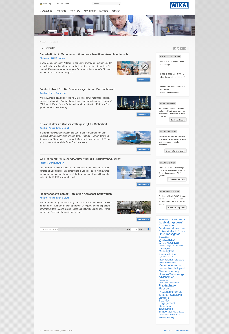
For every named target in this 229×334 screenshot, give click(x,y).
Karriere (103, 11)
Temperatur (165, 311)
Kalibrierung (179, 260)
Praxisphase (167, 285)
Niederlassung (169, 271)
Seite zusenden (188, 48)
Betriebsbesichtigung (169, 228)
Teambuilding (166, 308)
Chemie (183, 228)
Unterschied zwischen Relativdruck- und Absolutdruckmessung (173, 89)
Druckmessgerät (169, 234)
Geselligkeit (166, 251)
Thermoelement (178, 312)
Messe (177, 265)
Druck (52, 93)
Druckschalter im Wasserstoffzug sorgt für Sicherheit (73, 124)
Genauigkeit (165, 248)
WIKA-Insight (90, 11)
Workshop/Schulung (166, 318)
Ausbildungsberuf (171, 222)
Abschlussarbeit (164, 220)
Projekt (165, 288)
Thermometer (164, 315)
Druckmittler (164, 237)
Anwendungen (46, 11)
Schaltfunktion (164, 295)
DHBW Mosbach (167, 231)
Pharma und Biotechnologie (169, 283)
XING (181, 48)
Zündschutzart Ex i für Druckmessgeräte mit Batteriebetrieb (77, 89)
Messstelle (163, 269)
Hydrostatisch (164, 257)
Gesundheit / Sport (168, 254)
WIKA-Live (175, 314)
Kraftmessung (171, 263)
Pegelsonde (163, 280)
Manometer (166, 265)
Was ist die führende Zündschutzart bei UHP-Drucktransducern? (80, 159)
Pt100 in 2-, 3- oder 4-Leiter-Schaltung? (172, 63)
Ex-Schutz (54, 42)
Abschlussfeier (178, 219)
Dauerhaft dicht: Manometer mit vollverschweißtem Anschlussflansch (84, 54)
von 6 (141, 229)
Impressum (168, 331)
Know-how (75, 11)
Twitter (178, 48)
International (166, 259)
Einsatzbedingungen (166, 246)
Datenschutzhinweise (181, 331)
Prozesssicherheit (170, 291)
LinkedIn (184, 48)
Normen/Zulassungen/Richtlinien (171, 275)
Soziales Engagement (167, 302)
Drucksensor (169, 242)
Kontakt (116, 11)
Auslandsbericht (169, 225)
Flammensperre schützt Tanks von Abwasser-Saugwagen (76, 193)
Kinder (161, 263)
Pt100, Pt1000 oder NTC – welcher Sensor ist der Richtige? (173, 75)
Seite (128, 229)
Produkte (61, 11)
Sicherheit (164, 297)
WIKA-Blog (47, 4)
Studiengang (165, 306)
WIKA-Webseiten (63, 4)
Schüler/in (176, 294)
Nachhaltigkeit (176, 268)
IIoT (172, 257)
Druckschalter (167, 239)
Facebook (174, 48)
